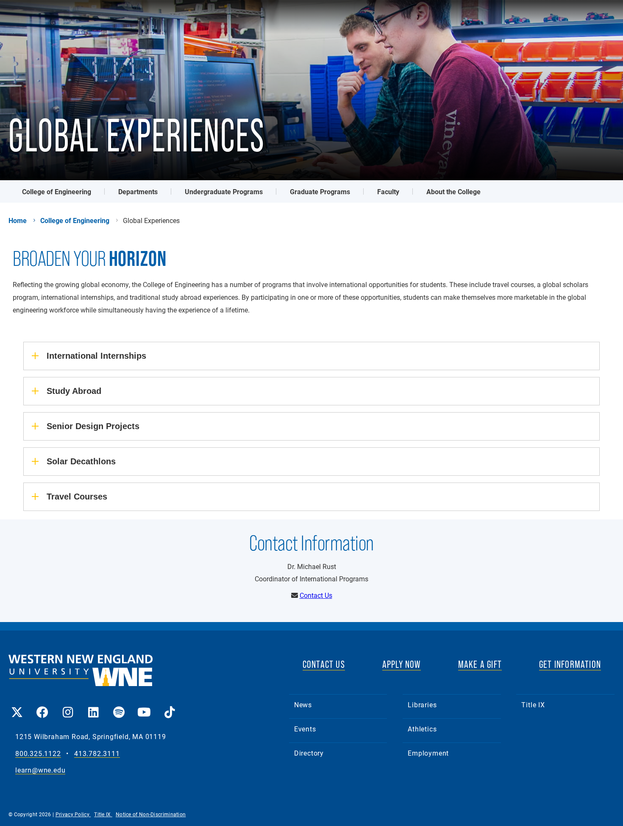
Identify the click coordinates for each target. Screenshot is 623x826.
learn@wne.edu (40, 770)
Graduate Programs (320, 191)
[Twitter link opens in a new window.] (16, 706)
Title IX (533, 704)
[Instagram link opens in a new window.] (67, 706)
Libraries (422, 704)
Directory (309, 752)
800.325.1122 (38, 754)
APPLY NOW (401, 664)
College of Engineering (56, 191)
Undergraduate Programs (224, 191)
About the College (453, 191)
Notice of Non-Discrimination (151, 814)
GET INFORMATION (570, 664)
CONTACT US (324, 664)
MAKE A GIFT (480, 664)
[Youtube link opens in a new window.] (144, 706)
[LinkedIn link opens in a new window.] (93, 706)
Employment (428, 752)
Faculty (388, 191)
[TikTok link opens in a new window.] (169, 706)
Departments (138, 191)
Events (305, 728)
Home (17, 220)
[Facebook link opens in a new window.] (42, 706)
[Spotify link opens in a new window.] (118, 706)
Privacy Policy (73, 814)
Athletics (422, 728)
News (303, 704)
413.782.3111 (97, 754)
